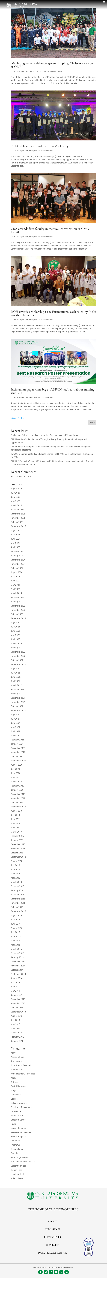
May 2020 (15, 777)
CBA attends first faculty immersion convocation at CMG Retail (50, 230)
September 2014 (18, 974)
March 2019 (16, 832)
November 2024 (18, 564)
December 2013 (18, 999)
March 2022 (16, 685)
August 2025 (16, 530)
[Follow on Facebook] (40, 1272)
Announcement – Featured (23, 1074)
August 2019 (16, 811)
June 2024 (15, 580)
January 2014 (17, 995)
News (31, 151)
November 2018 (18, 848)
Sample (14, 1153)
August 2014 (16, 978)
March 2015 (16, 949)
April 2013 (15, 1028)
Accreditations (17, 1057)
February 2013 (17, 1037)
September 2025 (18, 526)
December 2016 (18, 899)
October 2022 (17, 660)
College (14, 1099)
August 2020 (16, 765)
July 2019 (15, 815)
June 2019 (15, 819)
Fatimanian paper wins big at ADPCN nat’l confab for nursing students (52, 391)
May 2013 (15, 1024)
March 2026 (16, 505)
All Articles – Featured (21, 1065)
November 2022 (18, 656)
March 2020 (16, 781)
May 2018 (15, 873)
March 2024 (16, 593)
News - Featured (35, 71)
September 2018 (18, 857)
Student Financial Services (23, 1161)
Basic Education (18, 1086)
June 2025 (15, 539)
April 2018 (15, 878)
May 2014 (15, 991)
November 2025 (18, 518)
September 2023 (18, 618)
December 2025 (18, 514)
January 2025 (17, 555)
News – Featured (18, 1128)
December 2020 (18, 748)
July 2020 (15, 769)
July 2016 (15, 919)
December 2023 (18, 606)
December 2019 (18, 794)
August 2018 (16, 861)
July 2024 (15, 576)
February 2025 (17, 551)
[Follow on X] (61, 1272)
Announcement (18, 1069)
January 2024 (17, 601)
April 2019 (15, 827)
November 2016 (18, 903)
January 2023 (17, 647)
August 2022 (16, 668)
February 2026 (17, 509)
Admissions (16, 1061)
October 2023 (17, 614)
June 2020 (15, 773)
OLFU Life (15, 1140)
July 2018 (15, 865)
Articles (25, 71)
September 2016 (18, 911)
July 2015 (15, 932)
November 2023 (18, 610)
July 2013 (15, 1020)
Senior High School (19, 1157)
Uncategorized (17, 1174)
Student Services (18, 1166)
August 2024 (16, 572)
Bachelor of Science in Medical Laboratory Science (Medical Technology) (44, 435)
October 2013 (17, 1007)
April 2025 (15, 547)
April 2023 (15, 639)
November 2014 (18, 965)
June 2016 (15, 924)
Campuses (15, 1094)
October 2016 (17, 907)
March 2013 (16, 1032)
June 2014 (15, 986)
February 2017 (17, 894)
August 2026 (16, 488)
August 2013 (16, 1016)
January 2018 (17, 890)
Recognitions (17, 1149)
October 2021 (17, 706)
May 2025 (15, 543)
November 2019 (18, 798)
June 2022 (15, 677)
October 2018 (17, 852)
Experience (16, 1111)
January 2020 (17, 790)
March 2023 (16, 643)
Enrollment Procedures (21, 1107)
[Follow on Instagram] (46, 1272)
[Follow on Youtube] (56, 1272)
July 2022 (15, 673)
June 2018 (15, 869)
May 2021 (15, 727)
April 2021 (15, 731)
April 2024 (15, 589)
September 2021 (18, 710)
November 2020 (18, 752)
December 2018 (18, 844)
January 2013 (17, 1041)
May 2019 (15, 823)
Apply (13, 1078)
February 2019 (17, 836)
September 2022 (18, 664)
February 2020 (17, 786)
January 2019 (17, 840)
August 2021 (16, 714)
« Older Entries (17, 418)
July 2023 (15, 627)
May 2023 (15, 635)
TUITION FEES (52, 1237)
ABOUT (52, 1221)
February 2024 (17, 597)
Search (92, 422)
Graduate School (18, 1120)
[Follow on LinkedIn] (66, 1272)
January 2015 (17, 957)
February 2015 (17, 953)
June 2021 (15, 723)
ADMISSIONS (52, 1229)
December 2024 (18, 560)
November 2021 (18, 702)
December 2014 (18, 961)
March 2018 (16, 882)
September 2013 (18, 1012)
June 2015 (15, 936)
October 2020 (17, 756)
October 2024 (17, 568)
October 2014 (17, 970)
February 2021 (17, 740)
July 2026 (15, 493)
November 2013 (18, 1003)
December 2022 (18, 652)
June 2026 (15, 497)
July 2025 (15, 534)
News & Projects (18, 1136)
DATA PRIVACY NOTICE (52, 1252)
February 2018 (17, 886)
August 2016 (16, 915)
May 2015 (15, 940)
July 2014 (15, 982)
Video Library (17, 1178)
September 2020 (18, 760)
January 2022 (17, 693)
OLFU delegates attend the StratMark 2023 (39, 146)
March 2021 (16, 735)
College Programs (19, 1103)
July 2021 (15, 719)
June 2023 (15, 631)
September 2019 (18, 806)
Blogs (13, 1090)
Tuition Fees (16, 1170)
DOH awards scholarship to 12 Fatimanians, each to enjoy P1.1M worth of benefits (53, 313)
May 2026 (15, 501)
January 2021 (17, 744)
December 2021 (18, 698)
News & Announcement (52, 71)
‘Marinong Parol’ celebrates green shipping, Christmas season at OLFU (52, 65)
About (13, 1053)
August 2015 (16, 928)
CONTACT (52, 1245)
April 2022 (15, 681)
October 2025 (17, 522)
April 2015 (15, 945)
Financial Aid (17, 1115)
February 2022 (17, 689)
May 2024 (15, 585)
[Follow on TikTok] (51, 1272)
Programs (15, 1145)
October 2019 (17, 802)
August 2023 (16, 622)
